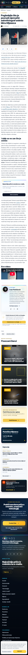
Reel (18, 93)
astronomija (14, 229)
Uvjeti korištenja (6, 640)
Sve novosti (6, 476)
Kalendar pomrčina (14, 440)
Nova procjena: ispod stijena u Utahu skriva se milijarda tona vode (12, 453)
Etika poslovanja (7, 635)
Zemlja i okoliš (6, 602)
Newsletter (5, 617)
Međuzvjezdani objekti (8, 594)
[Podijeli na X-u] (7, 49)
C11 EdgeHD (21, 68)
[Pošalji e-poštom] (15, 49)
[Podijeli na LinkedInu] (11, 49)
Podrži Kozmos (13, 420)
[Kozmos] (6, 2)
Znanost (9, 10)
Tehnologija (5, 588)
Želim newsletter (14, 194)
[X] (14, 309)
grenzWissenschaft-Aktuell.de (10, 109)
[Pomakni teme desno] (26, 7)
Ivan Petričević (15, 290)
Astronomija (5, 583)
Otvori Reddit (9, 489)
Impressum (5, 632)
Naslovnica (3, 10)
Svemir (4, 580)
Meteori (8, 6)
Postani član (12, 523)
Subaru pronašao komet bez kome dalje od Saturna (14, 461)
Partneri (4, 620)
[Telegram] (17, 554)
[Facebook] (10, 309)
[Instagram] (17, 309)
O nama (4, 625)
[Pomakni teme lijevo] (2, 7)
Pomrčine (5, 612)
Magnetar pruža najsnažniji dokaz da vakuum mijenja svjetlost (12, 469)
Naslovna (5, 609)
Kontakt (4, 622)
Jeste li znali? (6, 591)
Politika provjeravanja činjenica (11, 637)
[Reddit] (20, 554)
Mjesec (15, 6)
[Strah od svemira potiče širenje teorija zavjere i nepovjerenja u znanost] (14, 396)
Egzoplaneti (22, 6)
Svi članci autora (13, 306)
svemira (18, 202)
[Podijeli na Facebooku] (3, 49)
